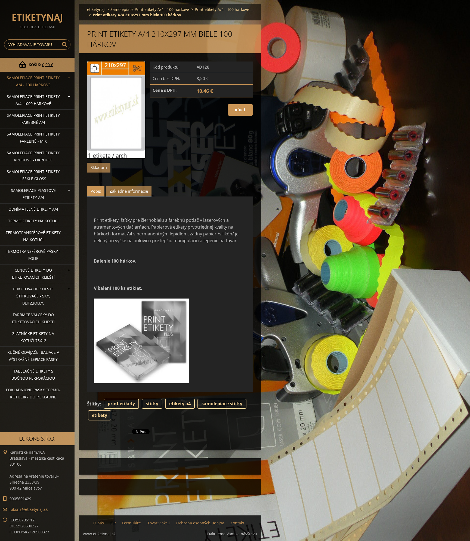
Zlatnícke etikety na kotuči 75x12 (33, 337)
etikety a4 (180, 404)
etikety (99, 415)
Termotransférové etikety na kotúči (33, 236)
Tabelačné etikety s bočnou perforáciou (33, 374)
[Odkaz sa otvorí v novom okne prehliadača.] (116, 110)
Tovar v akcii (158, 522)
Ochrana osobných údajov (200, 522)
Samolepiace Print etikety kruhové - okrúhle (33, 156)
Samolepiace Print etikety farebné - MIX (33, 137)
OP (113, 522)
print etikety (121, 404)
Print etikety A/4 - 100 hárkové (222, 9)
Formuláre (131, 522)
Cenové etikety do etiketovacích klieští (33, 274)
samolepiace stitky (222, 404)
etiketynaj (96, 9)
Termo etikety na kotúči (33, 220)
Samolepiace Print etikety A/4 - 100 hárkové (33, 81)
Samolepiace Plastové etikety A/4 (33, 194)
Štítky (93, 404)
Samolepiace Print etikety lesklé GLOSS (33, 175)
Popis (96, 191)
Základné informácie (129, 191)
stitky (152, 404)
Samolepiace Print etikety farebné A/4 (33, 119)
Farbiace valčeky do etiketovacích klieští (33, 318)
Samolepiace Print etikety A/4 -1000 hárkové (33, 100)
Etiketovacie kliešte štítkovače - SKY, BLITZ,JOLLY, (33, 296)
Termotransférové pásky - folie (33, 255)
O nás (98, 522)
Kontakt (237, 522)
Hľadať (65, 44)
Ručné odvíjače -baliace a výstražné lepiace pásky (33, 356)
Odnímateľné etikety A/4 (33, 209)
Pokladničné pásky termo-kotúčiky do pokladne (33, 393)
